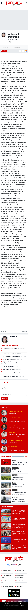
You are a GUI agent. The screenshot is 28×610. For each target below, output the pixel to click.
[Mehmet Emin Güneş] (4, 419)
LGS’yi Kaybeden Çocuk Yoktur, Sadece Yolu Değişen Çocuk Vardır (17, 435)
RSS (5, 601)
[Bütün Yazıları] (26, 345)
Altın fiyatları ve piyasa (9, 369)
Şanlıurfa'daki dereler (9, 353)
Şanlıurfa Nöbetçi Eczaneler (6, 571)
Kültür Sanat (16, 467)
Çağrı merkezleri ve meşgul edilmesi (13, 362)
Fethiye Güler (12, 39)
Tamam (19, 608)
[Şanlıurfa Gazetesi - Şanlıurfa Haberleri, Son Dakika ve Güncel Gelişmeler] (14, 3)
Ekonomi (10, 8)
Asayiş (23, 8)
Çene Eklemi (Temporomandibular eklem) (16, 449)
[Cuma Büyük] (4, 427)
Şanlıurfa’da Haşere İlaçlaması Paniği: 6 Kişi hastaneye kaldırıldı (19, 463)
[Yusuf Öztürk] (4, 448)
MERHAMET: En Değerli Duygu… (18, 428)
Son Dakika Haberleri (8, 586)
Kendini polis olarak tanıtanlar (11, 348)
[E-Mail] (9, 42)
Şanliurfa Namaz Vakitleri (6, 576)
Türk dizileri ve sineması (9, 351)
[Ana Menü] (1, 3)
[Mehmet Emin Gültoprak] (4, 412)
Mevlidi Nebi (12, 413)
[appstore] (14, 591)
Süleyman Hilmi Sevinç (15, 440)
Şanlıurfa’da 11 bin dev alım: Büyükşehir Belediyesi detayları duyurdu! (19, 486)
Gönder (4, 398)
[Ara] (26, 3)
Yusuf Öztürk (13, 447)
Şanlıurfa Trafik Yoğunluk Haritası (19, 576)
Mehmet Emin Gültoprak (16, 411)
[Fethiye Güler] (3, 34)
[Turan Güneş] (4, 434)
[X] (11, 565)
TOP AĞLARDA (13, 442)
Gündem (3, 8)
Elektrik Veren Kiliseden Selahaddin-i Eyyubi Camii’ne (17, 420)
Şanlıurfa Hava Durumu (19, 571)
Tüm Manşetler (20, 580)
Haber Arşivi (19, 586)
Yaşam (17, 8)
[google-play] (14, 595)
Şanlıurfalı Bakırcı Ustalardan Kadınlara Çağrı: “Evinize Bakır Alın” (19, 471)
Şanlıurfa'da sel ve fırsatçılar (11, 376)
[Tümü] (26, 407)
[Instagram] (14, 565)
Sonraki (23, 331)
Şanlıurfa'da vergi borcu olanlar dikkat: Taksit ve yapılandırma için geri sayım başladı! (19, 493)
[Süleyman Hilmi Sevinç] (4, 441)
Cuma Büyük (12, 426)
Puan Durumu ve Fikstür (6, 581)
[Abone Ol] (26, 51)
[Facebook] (8, 565)
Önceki (4, 331)
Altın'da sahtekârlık (8, 366)
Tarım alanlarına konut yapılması (11, 356)
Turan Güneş (12, 432)
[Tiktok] (19, 565)
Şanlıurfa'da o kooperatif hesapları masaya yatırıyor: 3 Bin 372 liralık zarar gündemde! (19, 478)
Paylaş (4, 50)
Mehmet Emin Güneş (14, 418)
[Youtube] (16, 565)
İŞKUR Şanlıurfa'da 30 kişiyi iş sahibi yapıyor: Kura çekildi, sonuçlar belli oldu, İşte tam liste (19, 501)
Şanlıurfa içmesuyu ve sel (10, 359)
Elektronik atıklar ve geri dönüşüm (12, 372)
